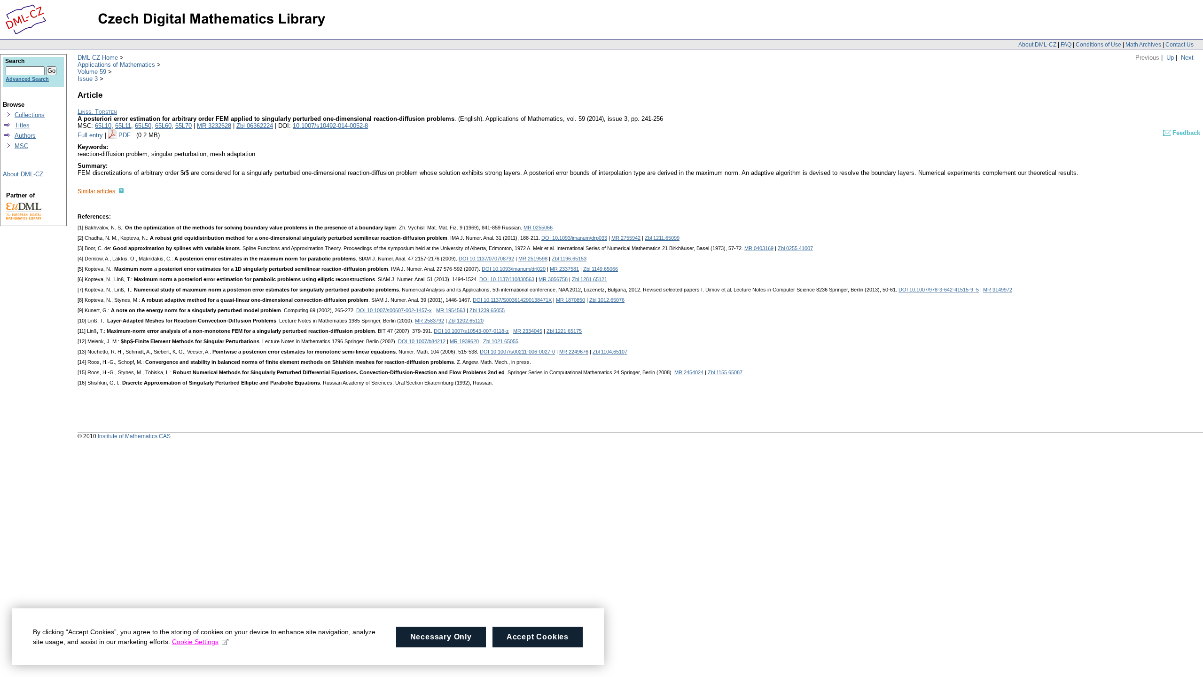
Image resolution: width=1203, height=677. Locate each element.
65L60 (163, 125)
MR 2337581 (564, 269)
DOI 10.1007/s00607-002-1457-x (394, 310)
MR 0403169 (758, 248)
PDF (125, 135)
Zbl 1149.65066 (600, 269)
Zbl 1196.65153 (569, 258)
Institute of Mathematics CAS (134, 436)
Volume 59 (92, 71)
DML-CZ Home (98, 57)
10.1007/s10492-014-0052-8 (330, 125)
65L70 (183, 125)
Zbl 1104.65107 (610, 351)
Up (1170, 57)
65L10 (103, 125)
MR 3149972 (997, 289)
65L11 (123, 125)
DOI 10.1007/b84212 (421, 341)
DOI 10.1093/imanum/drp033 (574, 238)
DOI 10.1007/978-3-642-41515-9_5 (938, 289)
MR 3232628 (214, 125)
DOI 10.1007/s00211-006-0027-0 (517, 351)
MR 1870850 (570, 300)
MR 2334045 (527, 331)
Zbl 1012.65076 (607, 300)
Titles (22, 125)
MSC (21, 146)
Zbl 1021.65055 (500, 341)
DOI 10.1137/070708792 (486, 258)
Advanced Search (27, 79)
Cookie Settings (195, 642)
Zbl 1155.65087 (725, 372)
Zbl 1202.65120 (466, 320)
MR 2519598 (532, 258)
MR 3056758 (553, 279)
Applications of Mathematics (116, 64)
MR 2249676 (573, 351)
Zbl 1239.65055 (487, 310)
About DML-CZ (1037, 44)
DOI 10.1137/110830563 (506, 279)
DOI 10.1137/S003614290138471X (512, 300)
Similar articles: (97, 191)
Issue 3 (88, 78)
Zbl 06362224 (254, 125)
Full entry (90, 135)
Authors (25, 135)
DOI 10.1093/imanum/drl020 (514, 269)
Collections (30, 114)
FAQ (1066, 44)
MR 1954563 (450, 310)
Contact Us (1179, 44)
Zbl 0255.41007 (795, 248)
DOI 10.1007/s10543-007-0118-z (471, 331)
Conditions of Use (1098, 44)
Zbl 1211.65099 (662, 238)
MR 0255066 (538, 227)
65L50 (143, 125)
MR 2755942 (626, 238)
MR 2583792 (429, 320)
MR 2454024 (688, 372)
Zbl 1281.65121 (589, 279)
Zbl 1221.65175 (564, 331)
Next (1187, 57)
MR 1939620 (464, 341)
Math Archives (1143, 44)
